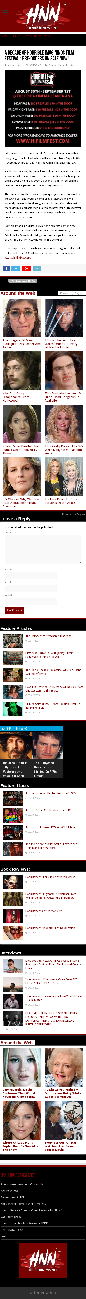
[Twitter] (38, 1292)
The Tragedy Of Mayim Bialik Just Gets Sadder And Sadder (22, 343)
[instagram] (55, 1292)
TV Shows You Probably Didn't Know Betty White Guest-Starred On (63, 1093)
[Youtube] (51, 1292)
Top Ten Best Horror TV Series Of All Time (50, 827)
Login (4, 1236)
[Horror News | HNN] (43, 16)
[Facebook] (34, 1292)
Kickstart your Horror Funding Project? (23, 1203)
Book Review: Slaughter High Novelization (50, 927)
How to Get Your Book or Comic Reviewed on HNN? (31, 1210)
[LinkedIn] (46, 1292)
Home (4, 35)
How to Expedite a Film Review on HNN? (24, 1223)
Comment (10, 532)
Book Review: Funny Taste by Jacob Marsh (50, 876)
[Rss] (30, 1292)
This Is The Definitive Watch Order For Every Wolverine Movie (61, 343)
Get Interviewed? (11, 1216)
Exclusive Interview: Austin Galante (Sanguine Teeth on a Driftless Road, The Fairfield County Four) (53, 964)
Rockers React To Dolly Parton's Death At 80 (61, 501)
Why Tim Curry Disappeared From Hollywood (16, 397)
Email (8, 582)
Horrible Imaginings (22, 280)
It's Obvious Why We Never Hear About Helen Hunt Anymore (22, 502)
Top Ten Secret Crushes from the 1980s (48, 810)
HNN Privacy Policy (12, 1229)
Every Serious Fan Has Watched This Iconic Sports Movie (60, 1146)
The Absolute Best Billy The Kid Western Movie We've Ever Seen (15, 769)
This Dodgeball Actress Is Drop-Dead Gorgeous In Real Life (63, 397)
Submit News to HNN (13, 1197)
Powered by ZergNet (74, 514)
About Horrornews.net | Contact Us (22, 1184)
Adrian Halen (15, 65)
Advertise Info (9, 1190)
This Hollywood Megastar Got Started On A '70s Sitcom (45, 769)
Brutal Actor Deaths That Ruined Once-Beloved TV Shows (21, 449)
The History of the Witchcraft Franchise (48, 636)
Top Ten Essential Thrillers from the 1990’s (50, 793)
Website (9, 595)
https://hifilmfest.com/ (18, 257)
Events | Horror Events (37, 35)
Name (8, 569)
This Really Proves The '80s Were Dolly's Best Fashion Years (64, 449)
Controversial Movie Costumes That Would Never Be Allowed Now (19, 1093)
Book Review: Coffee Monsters (43, 910)
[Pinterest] (42, 1292)
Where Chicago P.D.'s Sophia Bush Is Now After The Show (21, 1146)
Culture (15, 35)
